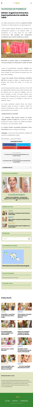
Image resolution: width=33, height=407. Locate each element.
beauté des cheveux (21, 380)
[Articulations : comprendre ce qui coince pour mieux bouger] (4, 213)
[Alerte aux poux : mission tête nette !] (8, 341)
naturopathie (8, 383)
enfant (11, 382)
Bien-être (12, 223)
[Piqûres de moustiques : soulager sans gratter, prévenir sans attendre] (25, 324)
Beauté (11, 217)
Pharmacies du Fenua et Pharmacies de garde (15, 266)
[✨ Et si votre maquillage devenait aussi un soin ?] (25, 358)
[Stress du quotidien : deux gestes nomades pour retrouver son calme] (8, 358)
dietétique (8, 382)
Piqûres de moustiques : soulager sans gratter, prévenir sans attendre (24, 333)
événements (9, 386)
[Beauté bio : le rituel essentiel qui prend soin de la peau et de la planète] (25, 341)
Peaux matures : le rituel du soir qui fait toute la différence (19, 220)
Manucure (29, 382)
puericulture (8, 385)
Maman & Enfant (7, 346)
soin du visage (4, 386)
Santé (10, 211)
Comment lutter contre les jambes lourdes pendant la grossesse (16, 161)
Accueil (7, 401)
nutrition (19, 383)
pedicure (23, 383)
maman (25, 382)
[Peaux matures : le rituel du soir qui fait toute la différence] (4, 219)
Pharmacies (24, 401)
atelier (13, 380)
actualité (3, 380)
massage (3, 383)
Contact (15, 401)
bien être (27, 380)
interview (22, 382)
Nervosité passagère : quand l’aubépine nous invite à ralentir (19, 226)
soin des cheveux (20, 385)
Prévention (3, 385)
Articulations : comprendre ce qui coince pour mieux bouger (19, 213)
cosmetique (3, 382)
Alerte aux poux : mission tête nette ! (7, 349)
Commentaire (7, 167)
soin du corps (26, 385)
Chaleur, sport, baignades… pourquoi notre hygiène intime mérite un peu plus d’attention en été (16, 199)
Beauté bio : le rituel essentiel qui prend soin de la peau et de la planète (24, 350)
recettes (12, 385)
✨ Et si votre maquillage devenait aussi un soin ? (24, 366)
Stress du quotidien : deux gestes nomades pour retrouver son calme (7, 367)
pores (26, 383)
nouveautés (15, 383)
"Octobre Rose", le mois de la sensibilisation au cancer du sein (16, 155)
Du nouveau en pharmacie (14, 9)
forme (14, 382)
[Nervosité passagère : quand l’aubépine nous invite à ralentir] (4, 225)
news (12, 383)
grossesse (18, 382)
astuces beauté (8, 380)
